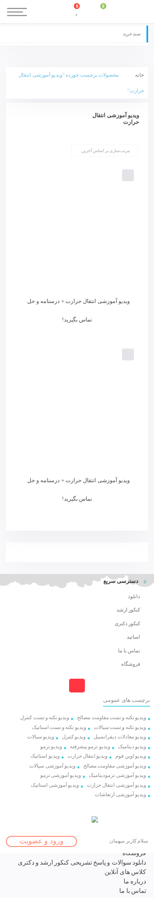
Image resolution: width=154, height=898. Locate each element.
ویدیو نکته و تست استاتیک (59, 727)
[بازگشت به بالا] (77, 685)
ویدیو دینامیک (132, 746)
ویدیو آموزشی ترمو (60, 775)
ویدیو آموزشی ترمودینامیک (117, 775)
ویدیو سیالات (40, 737)
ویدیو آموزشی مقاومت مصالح (114, 766)
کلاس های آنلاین (125, 872)
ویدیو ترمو (51, 746)
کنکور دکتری (127, 623)
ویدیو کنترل (74, 737)
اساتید (133, 637)
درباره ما (135, 881)
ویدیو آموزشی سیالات (52, 766)
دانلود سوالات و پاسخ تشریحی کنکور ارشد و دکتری (82, 862)
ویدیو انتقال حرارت (88, 756)
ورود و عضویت (41, 841)
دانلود (134, 596)
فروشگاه (130, 664)
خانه (139, 75)
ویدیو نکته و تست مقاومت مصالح (111, 717)
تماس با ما (129, 651)
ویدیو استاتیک (44, 756)
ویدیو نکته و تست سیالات (120, 727)
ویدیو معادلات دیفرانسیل (120, 737)
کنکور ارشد (128, 610)
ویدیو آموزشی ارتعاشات (120, 794)
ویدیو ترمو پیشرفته (90, 746)
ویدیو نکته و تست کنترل (44, 717)
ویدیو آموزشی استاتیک (55, 785)
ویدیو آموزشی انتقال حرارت (116, 785)
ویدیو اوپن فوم (130, 756)
